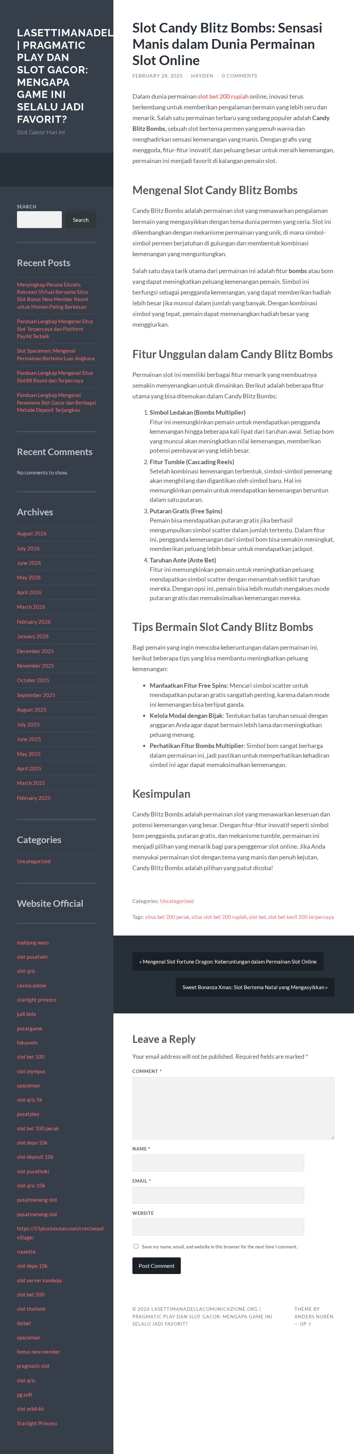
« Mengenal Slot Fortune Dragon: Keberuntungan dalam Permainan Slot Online (228, 961)
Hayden (202, 76)
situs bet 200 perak (167, 917)
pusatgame (29, 1028)
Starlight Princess (37, 1423)
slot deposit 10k (35, 1157)
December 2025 (35, 651)
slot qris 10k (31, 1185)
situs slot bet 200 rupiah (219, 917)
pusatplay (28, 1114)
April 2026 (29, 592)
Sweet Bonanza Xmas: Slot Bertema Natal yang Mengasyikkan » (255, 987)
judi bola (26, 1014)
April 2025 (29, 768)
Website (143, 1213)
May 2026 (29, 577)
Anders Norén (314, 1316)
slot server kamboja (39, 1280)
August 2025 (32, 709)
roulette (26, 1251)
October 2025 (33, 680)
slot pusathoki (33, 1171)
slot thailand (31, 1309)
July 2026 (28, 548)
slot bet (257, 917)
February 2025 (34, 798)
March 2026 (31, 607)
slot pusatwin (32, 957)
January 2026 (33, 636)
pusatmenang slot (37, 1199)
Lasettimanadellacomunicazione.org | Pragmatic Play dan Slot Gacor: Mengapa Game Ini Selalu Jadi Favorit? (202, 1316)
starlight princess (37, 999)
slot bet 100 (31, 1057)
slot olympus (31, 1071)
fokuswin (27, 1042)
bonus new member (38, 1351)
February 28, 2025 (157, 76)
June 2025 (29, 739)
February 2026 (34, 621)
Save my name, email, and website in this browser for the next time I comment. (219, 1246)
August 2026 (32, 533)
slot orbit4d (30, 1409)
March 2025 (31, 783)
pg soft (24, 1394)
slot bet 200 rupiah (223, 96)
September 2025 (36, 695)
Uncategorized (33, 861)
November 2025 (35, 665)
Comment (147, 1071)
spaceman (28, 1085)
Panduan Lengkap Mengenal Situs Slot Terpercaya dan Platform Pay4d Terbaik (55, 328)
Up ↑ (306, 1324)
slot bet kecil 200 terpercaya (301, 917)
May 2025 (29, 754)
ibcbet (24, 1323)
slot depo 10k (32, 1142)
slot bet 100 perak (38, 1128)
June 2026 (29, 563)
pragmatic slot (33, 1366)
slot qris (26, 971)
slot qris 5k (29, 1099)
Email (141, 1181)
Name (141, 1149)
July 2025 (28, 724)
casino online (31, 985)
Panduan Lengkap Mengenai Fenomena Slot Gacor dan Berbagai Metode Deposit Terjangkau (56, 402)
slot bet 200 (31, 1294)
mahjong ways (33, 942)
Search (27, 206)
